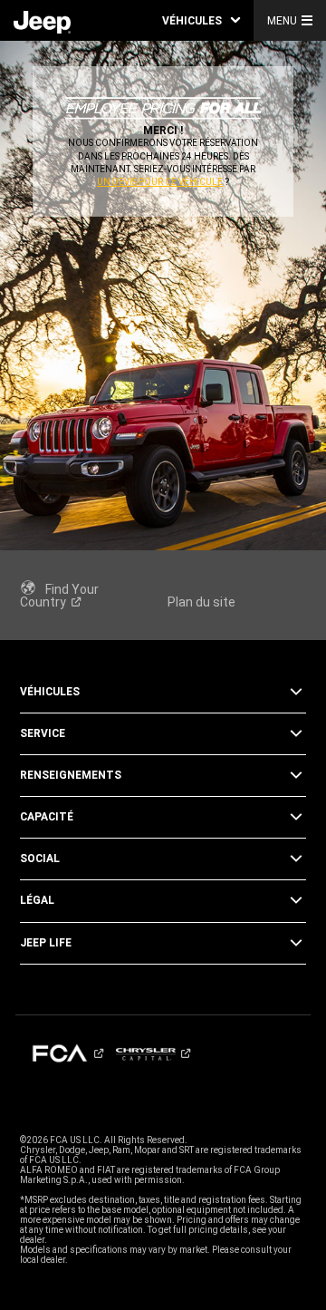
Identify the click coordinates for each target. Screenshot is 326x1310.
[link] (42, 20)
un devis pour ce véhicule (160, 182)
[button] (201, 20)
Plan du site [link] (201, 602)
